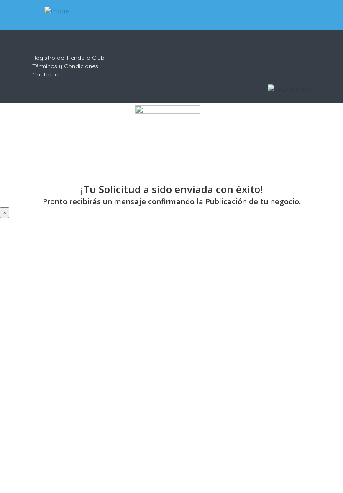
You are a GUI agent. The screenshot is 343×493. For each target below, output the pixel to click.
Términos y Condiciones (65, 66)
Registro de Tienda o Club (68, 57)
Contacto (45, 74)
